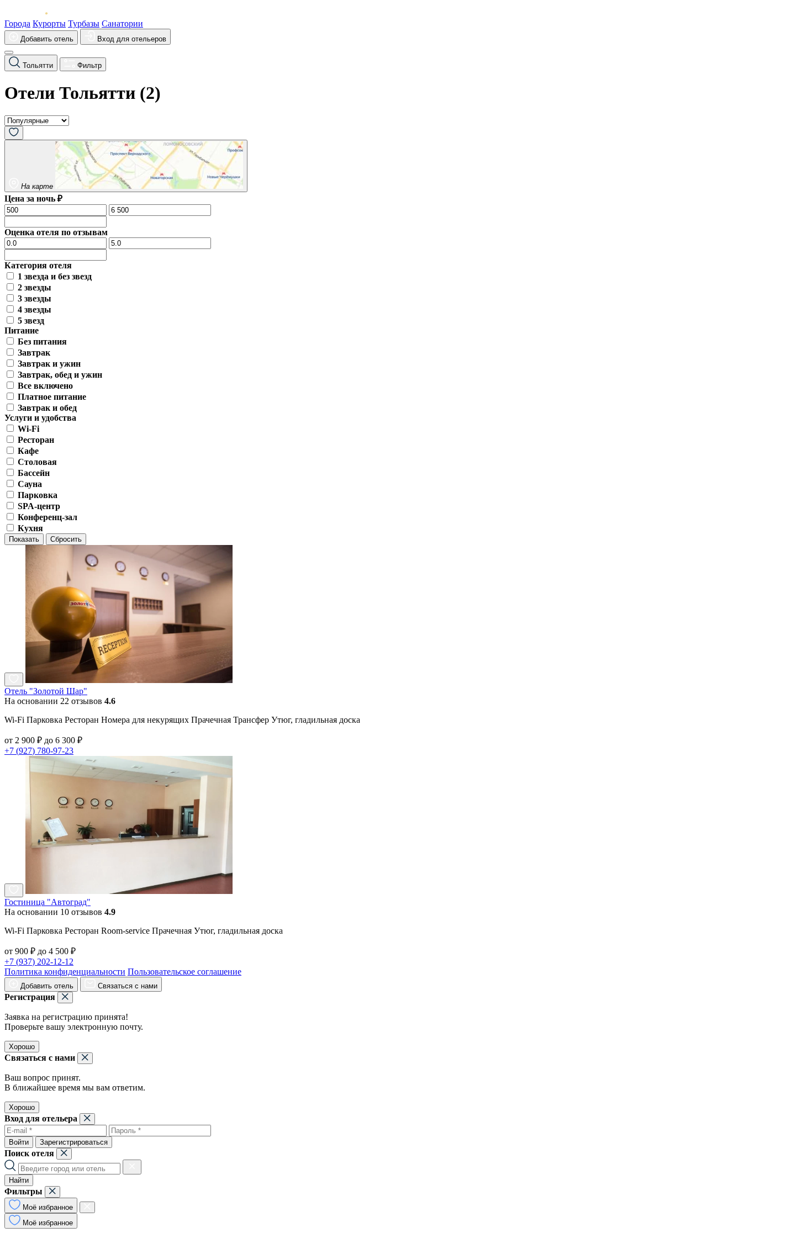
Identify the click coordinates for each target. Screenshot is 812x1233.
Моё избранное (46, 1207)
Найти (19, 1180)
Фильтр (88, 65)
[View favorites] (13, 133)
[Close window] (65, 997)
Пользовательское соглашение (184, 971)
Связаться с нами (126, 986)
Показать (24, 539)
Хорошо (22, 1047)
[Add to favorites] (13, 679)
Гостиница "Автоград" (47, 902)
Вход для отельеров (130, 39)
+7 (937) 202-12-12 (38, 961)
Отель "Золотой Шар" (45, 691)
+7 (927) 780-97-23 (38, 750)
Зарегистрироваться (74, 1142)
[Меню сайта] (8, 52)
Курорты (49, 23)
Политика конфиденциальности (64, 971)
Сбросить (66, 539)
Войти (19, 1142)
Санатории (122, 23)
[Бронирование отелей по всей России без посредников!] (34, 13)
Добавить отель (45, 39)
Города (17, 23)
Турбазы (83, 23)
